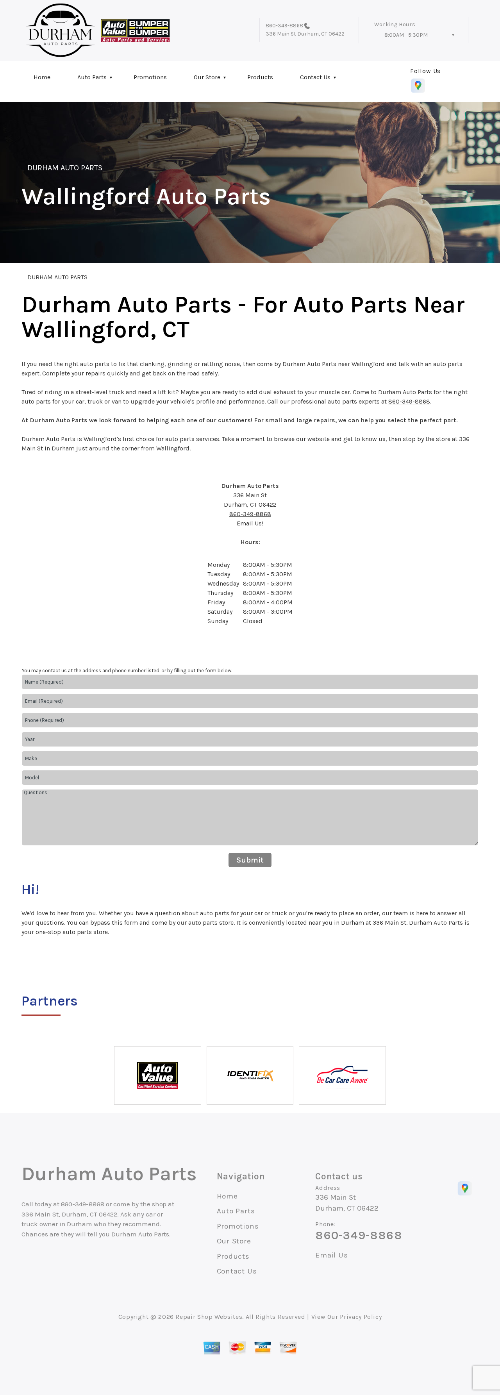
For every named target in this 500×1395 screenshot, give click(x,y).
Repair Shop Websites (208, 1316)
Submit (250, 860)
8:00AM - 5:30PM (406, 35)
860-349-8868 (285, 25)
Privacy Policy (361, 1316)
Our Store (207, 77)
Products (260, 77)
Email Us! (250, 523)
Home (42, 77)
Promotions (150, 77)
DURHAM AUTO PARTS (64, 167)
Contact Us (315, 77)
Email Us (331, 1255)
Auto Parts (92, 77)
